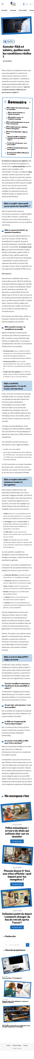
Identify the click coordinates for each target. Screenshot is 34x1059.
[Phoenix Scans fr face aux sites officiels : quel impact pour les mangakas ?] (17, 855)
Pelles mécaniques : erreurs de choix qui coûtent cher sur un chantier (17, 832)
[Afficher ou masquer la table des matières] (29, 102)
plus (30, 172)
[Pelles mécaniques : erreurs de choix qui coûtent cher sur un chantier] (16, 812)
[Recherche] (26, 4)
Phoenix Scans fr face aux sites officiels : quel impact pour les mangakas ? (17, 875)
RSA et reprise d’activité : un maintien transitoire (16, 113)
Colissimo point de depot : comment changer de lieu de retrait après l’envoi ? (17, 918)
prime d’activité (19, 166)
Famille (10, 41)
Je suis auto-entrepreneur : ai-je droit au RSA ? (17, 144)
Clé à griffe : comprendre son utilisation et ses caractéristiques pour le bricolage (16, 1026)
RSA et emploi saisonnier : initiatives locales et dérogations (17, 128)
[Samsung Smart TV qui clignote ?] (15, 964)
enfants (17, 372)
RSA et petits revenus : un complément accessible (15, 118)
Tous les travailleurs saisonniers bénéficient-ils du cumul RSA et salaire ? (17, 138)
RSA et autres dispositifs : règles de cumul (16, 132)
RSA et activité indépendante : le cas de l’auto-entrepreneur (17, 123)
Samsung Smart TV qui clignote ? (12, 978)
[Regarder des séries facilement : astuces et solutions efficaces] (17, 989)
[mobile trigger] (3, 4)
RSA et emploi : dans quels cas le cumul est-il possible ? (17, 108)
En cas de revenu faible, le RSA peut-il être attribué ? (18, 153)
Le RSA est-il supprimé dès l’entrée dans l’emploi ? (17, 148)
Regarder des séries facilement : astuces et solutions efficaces (15, 1001)
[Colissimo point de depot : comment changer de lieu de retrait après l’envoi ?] (16, 898)
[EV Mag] (13, 4)
